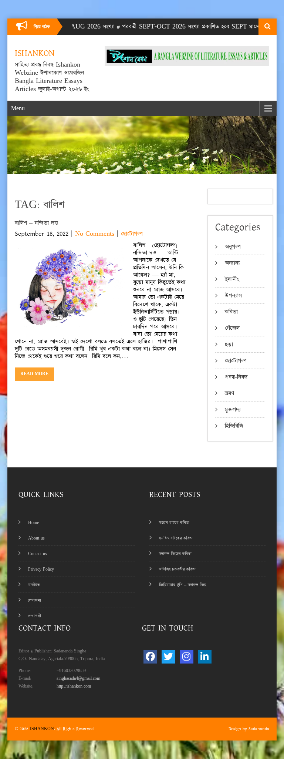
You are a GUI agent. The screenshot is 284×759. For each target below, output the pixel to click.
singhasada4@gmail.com (78, 678)
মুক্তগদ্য (233, 409)
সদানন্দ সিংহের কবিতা (175, 553)
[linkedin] (205, 657)
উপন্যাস (233, 295)
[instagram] (186, 657)
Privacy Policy (41, 569)
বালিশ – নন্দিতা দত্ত (36, 223)
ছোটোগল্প (132, 234)
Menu (18, 108)
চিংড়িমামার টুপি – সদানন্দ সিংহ (182, 584)
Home (33, 522)
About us (36, 538)
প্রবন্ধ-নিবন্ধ (236, 377)
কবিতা (231, 312)
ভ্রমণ (229, 393)
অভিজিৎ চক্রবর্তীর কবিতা (177, 569)
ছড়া (229, 344)
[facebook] (150, 657)
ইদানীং (232, 279)
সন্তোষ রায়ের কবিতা (174, 522)
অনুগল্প (233, 247)
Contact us (37, 553)
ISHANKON (42, 728)
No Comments (94, 234)
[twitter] (168, 657)
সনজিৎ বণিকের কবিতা (176, 538)
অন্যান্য (232, 263)
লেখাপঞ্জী (34, 616)
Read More (34, 374)
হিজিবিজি (234, 426)
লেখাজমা (34, 600)
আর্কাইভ (34, 584)
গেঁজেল (232, 328)
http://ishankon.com (74, 686)
